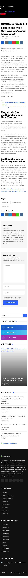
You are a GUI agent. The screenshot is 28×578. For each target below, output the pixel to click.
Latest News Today (16, 202)
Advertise (5, 501)
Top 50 (2, 6)
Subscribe (5, 508)
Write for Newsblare (7, 496)
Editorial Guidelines (7, 499)
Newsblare (23, 573)
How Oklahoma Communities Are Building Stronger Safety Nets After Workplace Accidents (12, 399)
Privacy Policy (6, 505)
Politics (4, 545)
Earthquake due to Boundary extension (15, 107)
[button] (3, 3)
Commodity (5, 536)
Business (5, 524)
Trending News (5, 206)
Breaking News (5, 202)
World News (5, 551)
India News (5, 548)
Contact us (5, 511)
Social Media (6, 530)
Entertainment (6, 534)
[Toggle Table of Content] (2, 100)
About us (4, 493)
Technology (5, 527)
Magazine (5, 514)
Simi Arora (5, 36)
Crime (4, 542)
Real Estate (5, 539)
